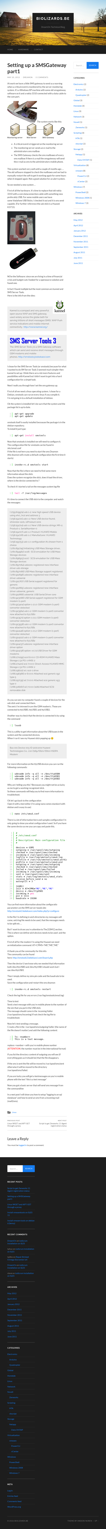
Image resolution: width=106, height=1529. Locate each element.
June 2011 (78, 263)
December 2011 (81, 236)
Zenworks (79, 127)
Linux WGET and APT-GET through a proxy (18, 1123)
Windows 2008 (82, 197)
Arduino (79, 89)
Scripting (77, 133)
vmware (79, 170)
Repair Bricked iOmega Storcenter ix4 (18, 1258)
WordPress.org (14, 1506)
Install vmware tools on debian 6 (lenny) (21, 1221)
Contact (38, 49)
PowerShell (80, 192)
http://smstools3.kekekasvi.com (34, 357)
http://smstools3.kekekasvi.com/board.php (33, 957)
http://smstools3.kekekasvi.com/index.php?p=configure (33, 911)
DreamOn (28, 77)
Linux (14, 1112)
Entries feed (12, 1496)
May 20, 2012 (13, 77)
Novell (76, 122)
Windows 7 (80, 203)
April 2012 (78, 225)
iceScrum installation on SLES (17, 1242)
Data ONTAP (83, 160)
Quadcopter (80, 95)
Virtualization (80, 165)
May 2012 (78, 220)
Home (10, 49)
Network (77, 116)
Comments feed (14, 1501)
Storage (77, 149)
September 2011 (81, 247)
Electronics (78, 84)
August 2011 (79, 252)
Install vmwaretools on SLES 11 (19, 1213)
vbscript (79, 143)
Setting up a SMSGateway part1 (18, 1197)
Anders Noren (84, 1521)
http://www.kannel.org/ (36, 327)
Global (77, 100)
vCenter (81, 181)
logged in (23, 1145)
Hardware (23, 49)
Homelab (78, 105)
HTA (77, 138)
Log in (10, 1490)
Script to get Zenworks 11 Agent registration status (53, 1123)
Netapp (78, 154)
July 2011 (78, 257)
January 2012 (80, 230)
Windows (78, 187)
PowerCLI (81, 176)
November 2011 (81, 241)
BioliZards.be (53, 18)
